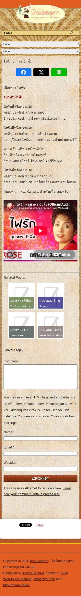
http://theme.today (16, 585)
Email (9, 447)
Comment (11, 361)
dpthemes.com (44, 579)
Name (9, 432)
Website (10, 462)
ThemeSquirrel (33, 573)
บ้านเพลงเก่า (39, 561)
